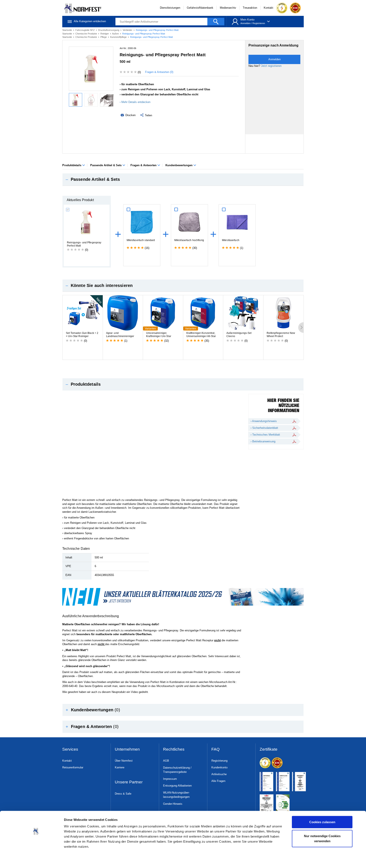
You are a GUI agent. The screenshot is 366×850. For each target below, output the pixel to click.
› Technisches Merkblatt (265, 434)
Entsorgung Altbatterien (177, 785)
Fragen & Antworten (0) (159, 72)
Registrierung (219, 760)
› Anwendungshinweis (264, 421)
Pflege (103, 37)
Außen (115, 33)
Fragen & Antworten (143, 165)
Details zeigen (74, 841)
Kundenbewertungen (179, 165)
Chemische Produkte (86, 33)
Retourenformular (72, 767)
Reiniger (105, 33)
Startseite (67, 30)
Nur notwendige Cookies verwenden (322, 821)
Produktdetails (72, 165)
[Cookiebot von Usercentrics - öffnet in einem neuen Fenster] (35, 842)
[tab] (183, 179)
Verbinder (128, 30)
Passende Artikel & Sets (106, 165)
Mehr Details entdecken (135, 102)
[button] (183, 179)
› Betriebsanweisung (263, 441)
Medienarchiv (228, 7)
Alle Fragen (218, 781)
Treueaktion (250, 7)
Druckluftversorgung (109, 30)
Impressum (170, 778)
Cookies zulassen (322, 805)
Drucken (130, 115)
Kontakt (268, 7)
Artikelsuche (219, 774)
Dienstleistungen (170, 7)
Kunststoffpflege (118, 37)
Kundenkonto (219, 767)
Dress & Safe (123, 793)
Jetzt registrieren (271, 65)
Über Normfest (124, 760)
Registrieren (258, 23)
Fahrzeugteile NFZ (85, 30)
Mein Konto (247, 19)
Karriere (119, 767)
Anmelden (245, 23)
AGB (166, 760)
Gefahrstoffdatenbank (200, 7)
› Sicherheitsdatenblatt (264, 427)
